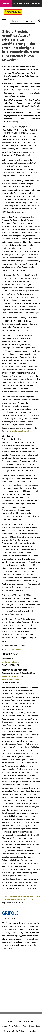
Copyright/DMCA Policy (14, 1031)
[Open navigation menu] (4, 21)
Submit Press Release (11, 1026)
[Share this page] (38, 21)
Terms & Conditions (31, 1026)
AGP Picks (5, 4)
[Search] (27, 20)
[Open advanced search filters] (32, 20)
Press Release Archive (24, 1021)
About (10, 1021)
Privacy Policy (32, 1031)
